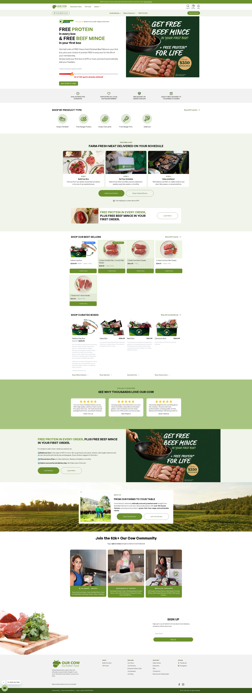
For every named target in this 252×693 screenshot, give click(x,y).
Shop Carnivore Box (161, 375)
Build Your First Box (111, 193)
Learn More (170, 216)
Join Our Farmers (156, 517)
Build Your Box (143, 13)
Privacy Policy (56, 690)
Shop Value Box (105, 375)
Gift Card (88, 6)
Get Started (148, 2)
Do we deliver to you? (62, 13)
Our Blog (130, 674)
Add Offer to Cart (68, 83)
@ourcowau (116, 544)
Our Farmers (132, 666)
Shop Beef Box (132, 375)
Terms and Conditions (68, 690)
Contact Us (156, 671)
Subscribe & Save (76, 6)
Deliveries (156, 666)
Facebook (183, 663)
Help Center (157, 663)
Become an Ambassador (161, 674)
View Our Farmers (129, 517)
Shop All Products (193, 13)
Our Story (131, 663)
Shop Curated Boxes (139, 193)
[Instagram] (183, 684)
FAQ (154, 668)
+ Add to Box (83, 271)
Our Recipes (132, 671)
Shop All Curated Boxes (169, 315)
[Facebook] (179, 684)
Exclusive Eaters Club (135, 668)
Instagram (183, 666)
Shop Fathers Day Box (79, 375)
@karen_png (159, 588)
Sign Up (173, 639)
